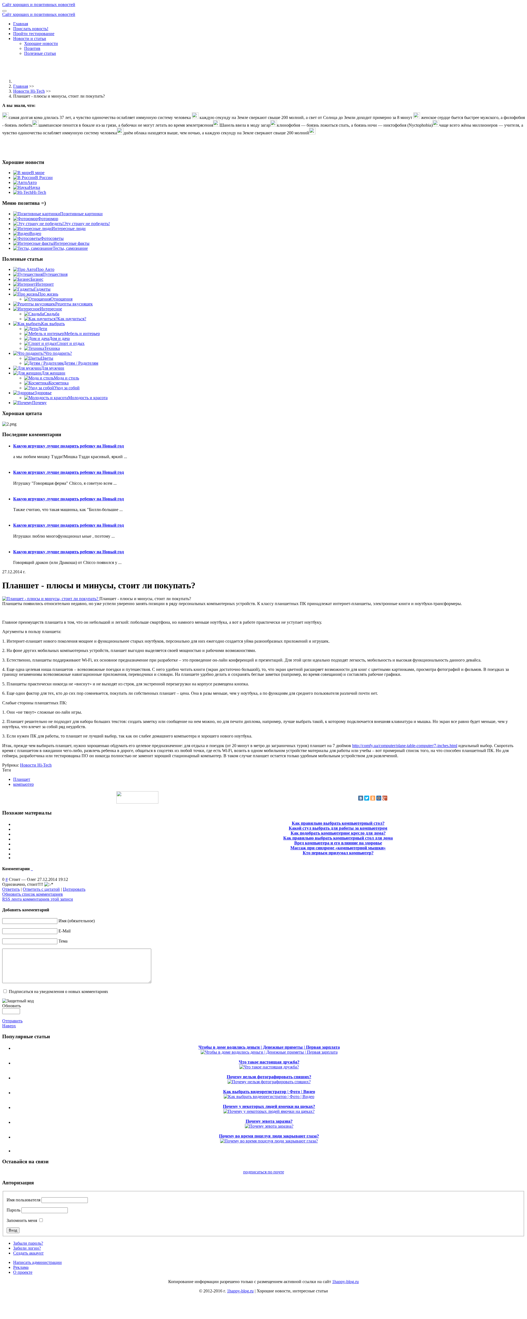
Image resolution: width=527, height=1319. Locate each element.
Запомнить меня (22, 1220)
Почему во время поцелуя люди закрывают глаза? (269, 1136)
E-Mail (64, 931)
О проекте (22, 1272)
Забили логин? (27, 1248)
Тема (63, 941)
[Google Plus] (384, 798)
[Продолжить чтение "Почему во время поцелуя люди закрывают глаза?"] (269, 1141)
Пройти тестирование (33, 33)
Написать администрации (37, 1262)
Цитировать (74, 889)
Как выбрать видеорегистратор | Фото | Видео (269, 1091)
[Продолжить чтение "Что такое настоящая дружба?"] (269, 1067)
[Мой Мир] (378, 798)
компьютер (23, 784)
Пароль (13, 1210)
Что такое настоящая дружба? (269, 1062)
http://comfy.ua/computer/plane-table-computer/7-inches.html (404, 745)
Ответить (11, 889)
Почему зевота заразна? (269, 1121)
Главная (20, 23)
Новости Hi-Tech (29, 91)
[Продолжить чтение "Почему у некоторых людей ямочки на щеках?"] (269, 1111)
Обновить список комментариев (32, 894)
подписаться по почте (263, 1172)
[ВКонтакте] (360, 798)
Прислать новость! (30, 28)
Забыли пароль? (28, 1243)
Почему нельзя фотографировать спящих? (269, 1076)
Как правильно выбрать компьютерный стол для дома (338, 838)
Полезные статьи (40, 53)
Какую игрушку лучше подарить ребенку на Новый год (68, 446)
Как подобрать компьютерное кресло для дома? (338, 833)
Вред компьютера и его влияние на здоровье (338, 843)
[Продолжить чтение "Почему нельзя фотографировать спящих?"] (269, 1081)
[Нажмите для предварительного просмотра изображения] (50, 598)
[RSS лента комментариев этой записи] (31, 868)
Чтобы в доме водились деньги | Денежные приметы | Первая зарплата (269, 1047)
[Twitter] (366, 798)
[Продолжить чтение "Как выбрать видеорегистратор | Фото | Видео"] (269, 1096)
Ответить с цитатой (41, 889)
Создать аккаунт (28, 1253)
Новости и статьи (29, 38)
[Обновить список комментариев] (32, 868)
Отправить (12, 1021)
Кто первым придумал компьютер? (338, 852)
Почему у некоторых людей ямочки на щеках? (269, 1106)
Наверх (9, 1025)
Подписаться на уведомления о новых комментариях (58, 991)
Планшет (21, 779)
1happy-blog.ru (345, 1281)
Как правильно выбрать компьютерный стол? (338, 823)
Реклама (21, 1267)
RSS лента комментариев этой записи (37, 899)
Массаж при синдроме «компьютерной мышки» (338, 848)
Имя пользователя (23, 1200)
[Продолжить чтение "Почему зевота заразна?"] (269, 1126)
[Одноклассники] (372, 798)
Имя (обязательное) (76, 920)
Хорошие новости (41, 43)
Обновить (11, 1005)
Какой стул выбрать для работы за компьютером (338, 828)
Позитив (32, 48)
